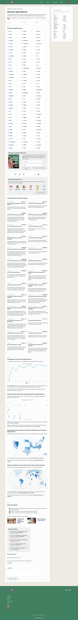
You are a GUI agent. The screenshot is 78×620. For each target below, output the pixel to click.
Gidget (10, 71)
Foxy (10, 68)
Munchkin (11, 95)
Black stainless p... (19, 532)
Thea (38, 135)
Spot (24, 129)
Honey (38, 71)
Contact (9, 602)
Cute (55, 16)
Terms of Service (42, 615)
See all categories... (41, 192)
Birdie (10, 37)
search (61, 2)
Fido (10, 62)
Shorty (24, 123)
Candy (10, 43)
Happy (64, 24)
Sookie (10, 129)
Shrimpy (39, 123)
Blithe (24, 37)
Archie (24, 31)
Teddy (10, 135)
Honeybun (11, 74)
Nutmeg (39, 95)
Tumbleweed (12, 141)
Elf (37, 56)
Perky (38, 105)
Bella (38, 34)
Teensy (25, 135)
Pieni (38, 108)
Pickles (24, 108)
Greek (64, 33)
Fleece (24, 62)
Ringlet (24, 117)
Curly (38, 49)
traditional (17, 189)
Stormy (25, 132)
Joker (24, 77)
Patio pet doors (18, 544)
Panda (38, 99)
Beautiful (55, 21)
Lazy (54, 29)
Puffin (38, 111)
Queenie (39, 114)
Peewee (11, 105)
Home (8, 595)
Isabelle (25, 74)
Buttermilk (25, 40)
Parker (10, 102)
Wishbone (11, 145)
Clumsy (64, 28)
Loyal (64, 29)
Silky (10, 126)
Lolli (24, 86)
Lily (38, 83)
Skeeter (25, 126)
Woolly (10, 148)
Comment (9, 568)
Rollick (38, 117)
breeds (48, 2)
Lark (24, 83)
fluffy (31, 189)
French (64, 38)
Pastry (24, 102)
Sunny (38, 132)
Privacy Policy (35, 615)
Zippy (38, 148)
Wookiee (39, 145)
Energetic (55, 28)
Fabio (38, 59)
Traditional (56, 18)
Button (38, 40)
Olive (10, 99)
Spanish (64, 35)
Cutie (10, 52)
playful (24, 189)
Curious (64, 27)
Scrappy (39, 120)
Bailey (24, 34)
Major (24, 89)
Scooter (25, 120)
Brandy (38, 37)
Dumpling (11, 56)
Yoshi (24, 148)
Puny (24, 114)
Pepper (25, 105)
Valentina (25, 141)
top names (55, 2)
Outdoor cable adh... (20, 536)
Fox (38, 65)
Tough (64, 25)
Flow (10, 65)
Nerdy (64, 18)
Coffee (24, 46)
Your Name (10, 563)
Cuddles (11, 49)
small (37, 189)
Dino (38, 52)
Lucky (38, 86)
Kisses (38, 77)
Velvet (38, 141)
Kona (38, 80)
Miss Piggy (25, 92)
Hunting (64, 21)
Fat (54, 38)
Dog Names (15, 8)
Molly (38, 92)
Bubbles (11, 40)
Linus (10, 86)
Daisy (24, 52)
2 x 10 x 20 (18, 540)
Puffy (10, 114)
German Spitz (20, 8)
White (55, 33)
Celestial (64, 17)
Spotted (55, 37)
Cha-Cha (39, 43)
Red (10, 117)
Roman (64, 34)
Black (55, 34)
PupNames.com (10, 8)
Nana (24, 95)
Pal (24, 99)
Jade (38, 74)
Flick (38, 62)
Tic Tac (11, 138)
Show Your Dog (10, 601)
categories (41, 2)
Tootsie (39, 138)
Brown (55, 35)
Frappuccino (26, 68)
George (39, 68)
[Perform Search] (68, 10)
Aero (10, 31)
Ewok (24, 59)
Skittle (38, 126)
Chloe (10, 46)
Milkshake (39, 89)
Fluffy (24, 65)
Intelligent (55, 27)
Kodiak (24, 80)
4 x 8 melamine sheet (15, 549)
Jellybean (11, 77)
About (8, 599)
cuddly (44, 189)
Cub (38, 46)
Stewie (10, 132)
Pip (10, 111)
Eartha (24, 56)
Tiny (24, 138)
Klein (10, 80)
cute (11, 189)
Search (8, 598)
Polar (24, 111)
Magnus (11, 89)
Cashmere (25, 43)
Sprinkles (39, 129)
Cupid (24, 49)
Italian (64, 37)
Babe (38, 31)
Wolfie (24, 145)
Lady (10, 83)
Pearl (38, 102)
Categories (9, 596)
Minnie (10, 92)
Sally (10, 120)
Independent (56, 24)
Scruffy (11, 123)
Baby (10, 34)
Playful (55, 25)
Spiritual (55, 17)
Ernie (10, 59)
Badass (64, 19)
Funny (55, 19)
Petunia (11, 108)
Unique (64, 16)
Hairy (24, 71)
